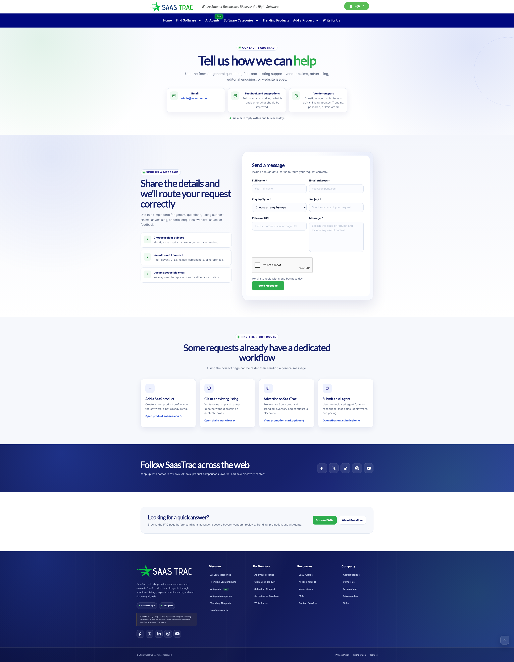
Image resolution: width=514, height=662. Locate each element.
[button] (356, 6)
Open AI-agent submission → (341, 420)
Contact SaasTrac (308, 603)
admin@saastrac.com (195, 98)
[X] (334, 468)
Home (167, 20)
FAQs (301, 596)
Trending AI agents (220, 603)
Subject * (315, 199)
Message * (316, 218)
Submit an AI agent (264, 589)
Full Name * (259, 180)
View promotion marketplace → (284, 420)
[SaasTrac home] (164, 571)
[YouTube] (368, 468)
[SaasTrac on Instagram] (168, 634)
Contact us (349, 581)
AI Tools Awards (307, 581)
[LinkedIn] (345, 468)
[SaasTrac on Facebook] (140, 634)
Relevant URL (260, 218)
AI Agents (168, 606)
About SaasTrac (352, 520)
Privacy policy (350, 596)
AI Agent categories (221, 596)
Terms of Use (359, 655)
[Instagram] (357, 468)
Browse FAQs (324, 520)
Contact (373, 655)
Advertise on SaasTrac (266, 596)
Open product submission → (163, 416)
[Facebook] (322, 468)
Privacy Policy (342, 655)
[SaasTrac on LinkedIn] (159, 634)
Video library (306, 589)
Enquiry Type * (261, 199)
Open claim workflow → (219, 420)
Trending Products (276, 20)
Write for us (260, 603)
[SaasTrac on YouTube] (177, 634)
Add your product (264, 574)
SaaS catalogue (148, 606)
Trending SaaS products (223, 581)
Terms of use (350, 589)
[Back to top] (504, 640)
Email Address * (319, 180)
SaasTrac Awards (219, 610)
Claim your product (264, 581)
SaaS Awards (306, 574)
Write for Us (331, 20)
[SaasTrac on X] (149, 634)
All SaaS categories (220, 574)
